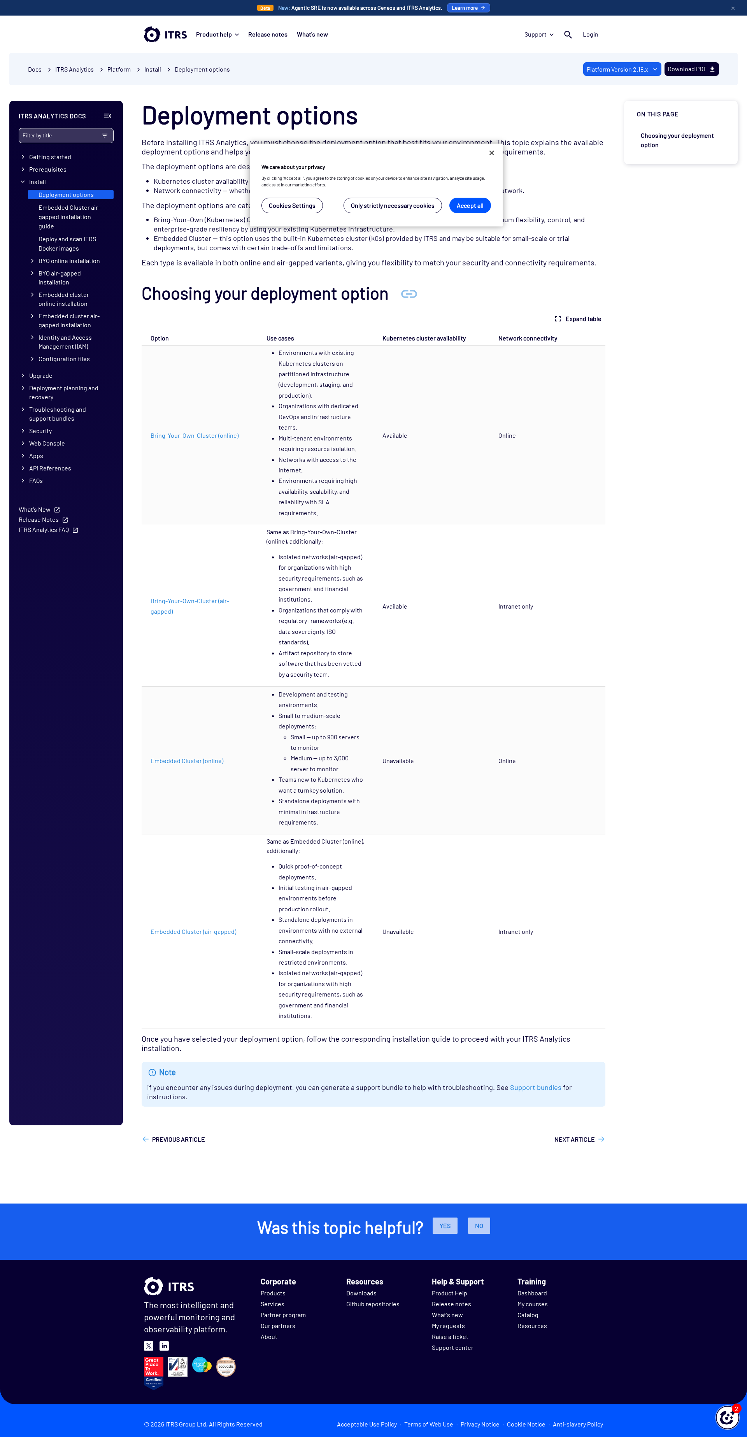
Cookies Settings (292, 205)
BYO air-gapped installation (60, 277)
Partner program (283, 1314)
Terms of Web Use (428, 1424)
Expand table (583, 318)
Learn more (465, 7)
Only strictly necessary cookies (393, 205)
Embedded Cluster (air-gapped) (193, 931)
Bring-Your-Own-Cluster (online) (194, 435)
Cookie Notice (526, 1424)
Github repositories (373, 1303)
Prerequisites (48, 169)
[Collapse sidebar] (108, 116)
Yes (445, 1225)
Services (272, 1303)
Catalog (527, 1314)
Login (590, 34)
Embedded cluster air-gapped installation (69, 320)
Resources (532, 1325)
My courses (532, 1303)
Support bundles (535, 1087)
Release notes (268, 34)
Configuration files (64, 358)
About (269, 1336)
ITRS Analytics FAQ (44, 529)
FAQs (36, 480)
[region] (376, 185)
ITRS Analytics (74, 69)
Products (273, 1293)
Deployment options (202, 69)
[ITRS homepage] (165, 34)
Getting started (50, 156)
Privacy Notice (480, 1424)
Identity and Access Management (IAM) (65, 341)
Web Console (47, 443)
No (479, 1225)
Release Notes (39, 519)
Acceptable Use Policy (367, 1424)
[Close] (491, 152)
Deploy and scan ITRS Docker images (67, 243)
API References (50, 468)
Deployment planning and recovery (63, 392)
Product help (214, 34)
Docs (35, 69)
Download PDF (687, 68)
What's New (35, 509)
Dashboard (532, 1293)
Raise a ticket (450, 1336)
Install (37, 181)
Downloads (361, 1293)
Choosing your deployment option (677, 140)
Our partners (278, 1325)
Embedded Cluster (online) (187, 760)
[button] (727, 1417)
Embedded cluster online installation (64, 299)
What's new (312, 34)
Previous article (178, 1139)
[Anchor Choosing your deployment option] (409, 292)
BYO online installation (69, 260)
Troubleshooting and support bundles (57, 413)
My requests (448, 1325)
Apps (36, 455)
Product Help (449, 1293)
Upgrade (41, 375)
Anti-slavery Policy (578, 1424)
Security (40, 430)
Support (535, 34)
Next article (574, 1139)
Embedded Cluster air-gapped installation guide (69, 217)
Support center (452, 1347)
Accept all (470, 205)
